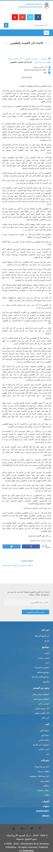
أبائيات (46, 653)
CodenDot (28, 850)
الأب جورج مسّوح (42, 708)
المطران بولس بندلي (40, 694)
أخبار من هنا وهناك (41, 767)
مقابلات (46, 785)
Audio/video (42, 811)
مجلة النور (45, 735)
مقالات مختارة (43, 790)
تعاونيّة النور (44, 730)
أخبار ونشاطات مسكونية (39, 776)
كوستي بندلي (43, 703)
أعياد (47, 663)
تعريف (46, 640)
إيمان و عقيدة (43, 658)
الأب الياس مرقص (14, 59)
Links (47, 795)
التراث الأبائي (43, 749)
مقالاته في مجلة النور (43, 62)
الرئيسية (44, 59)
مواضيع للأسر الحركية (40, 677)
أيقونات (45, 801)
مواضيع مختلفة (43, 672)
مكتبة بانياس (44, 740)
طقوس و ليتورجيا (42, 667)
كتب (47, 754)
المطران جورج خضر (41, 699)
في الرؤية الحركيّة (42, 636)
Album (45, 815)
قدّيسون (46, 681)
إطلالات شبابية (43, 771)
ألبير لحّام (45, 718)
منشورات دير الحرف (41, 745)
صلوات (45, 806)
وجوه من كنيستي (31, 59)
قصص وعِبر (44, 781)
